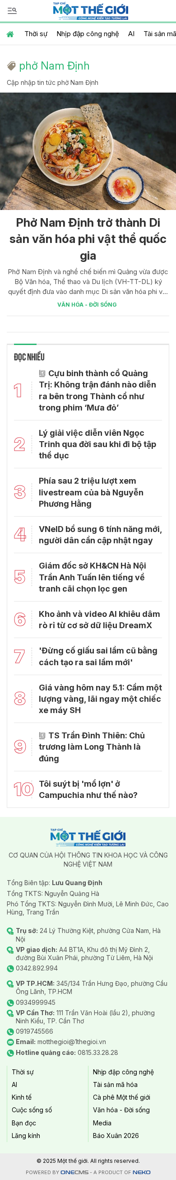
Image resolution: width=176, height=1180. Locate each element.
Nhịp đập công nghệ (87, 33)
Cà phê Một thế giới (121, 1097)
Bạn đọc (24, 1123)
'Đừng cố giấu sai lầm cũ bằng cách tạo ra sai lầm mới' (98, 656)
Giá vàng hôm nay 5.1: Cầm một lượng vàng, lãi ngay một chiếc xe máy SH (100, 699)
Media (102, 1123)
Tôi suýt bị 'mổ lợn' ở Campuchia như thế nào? (88, 789)
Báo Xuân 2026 (116, 1135)
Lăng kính (26, 1135)
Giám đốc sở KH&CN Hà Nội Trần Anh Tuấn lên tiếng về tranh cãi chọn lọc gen (92, 577)
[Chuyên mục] (12, 10)
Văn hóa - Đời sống (87, 304)
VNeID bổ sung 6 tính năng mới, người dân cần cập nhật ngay (100, 534)
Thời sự (35, 33)
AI (131, 33)
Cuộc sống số (32, 1110)
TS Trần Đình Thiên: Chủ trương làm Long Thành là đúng (92, 747)
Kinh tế (22, 1097)
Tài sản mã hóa (115, 1084)
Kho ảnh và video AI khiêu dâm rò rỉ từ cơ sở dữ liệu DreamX (99, 619)
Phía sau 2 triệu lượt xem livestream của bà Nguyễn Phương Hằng (91, 492)
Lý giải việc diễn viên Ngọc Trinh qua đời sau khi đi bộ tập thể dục (97, 444)
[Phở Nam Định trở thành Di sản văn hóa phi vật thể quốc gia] (88, 151)
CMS (74, 1172)
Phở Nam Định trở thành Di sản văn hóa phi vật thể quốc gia (88, 238)
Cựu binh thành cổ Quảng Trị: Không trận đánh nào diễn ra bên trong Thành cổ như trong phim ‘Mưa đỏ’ (97, 390)
